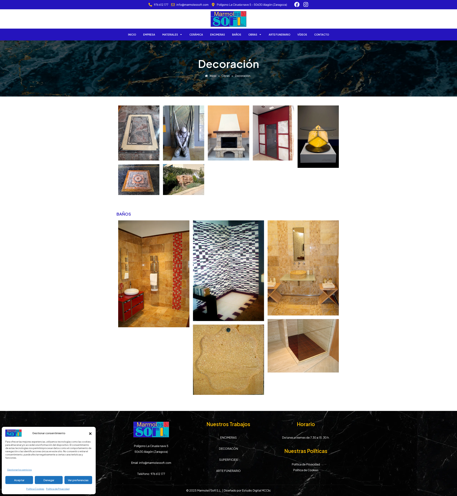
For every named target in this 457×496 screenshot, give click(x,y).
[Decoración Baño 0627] (303, 345)
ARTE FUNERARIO (228, 471)
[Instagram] (305, 4)
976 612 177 (158, 474)
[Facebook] (297, 4)
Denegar (48, 480)
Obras (252, 34)
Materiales (170, 34)
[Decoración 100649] (138, 179)
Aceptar (19, 480)
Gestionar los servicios (19, 469)
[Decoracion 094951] (138, 133)
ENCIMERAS (228, 437)
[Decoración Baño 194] (153, 273)
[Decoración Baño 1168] (303, 267)
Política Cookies (35, 489)
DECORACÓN (228, 448)
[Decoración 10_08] (318, 136)
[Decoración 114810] (183, 179)
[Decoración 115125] (228, 133)
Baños (236, 34)
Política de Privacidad (57, 489)
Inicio (132, 34)
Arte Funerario (279, 34)
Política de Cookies (305, 470)
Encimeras (217, 34)
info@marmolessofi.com (155, 463)
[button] (90, 433)
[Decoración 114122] (183, 133)
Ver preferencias (78, 480)
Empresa (149, 34)
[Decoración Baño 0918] (228, 360)
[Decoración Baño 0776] (228, 270)
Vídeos (302, 34)
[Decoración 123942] (273, 133)
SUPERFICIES (228, 460)
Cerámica (196, 34)
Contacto (321, 34)
